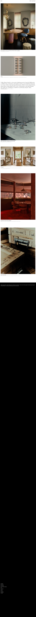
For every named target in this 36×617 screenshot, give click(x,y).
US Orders (2, 585)
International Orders (4, 586)
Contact (2, 583)
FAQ (1, 587)
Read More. (10, 88)
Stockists (2, 584)
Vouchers (2, 588)
